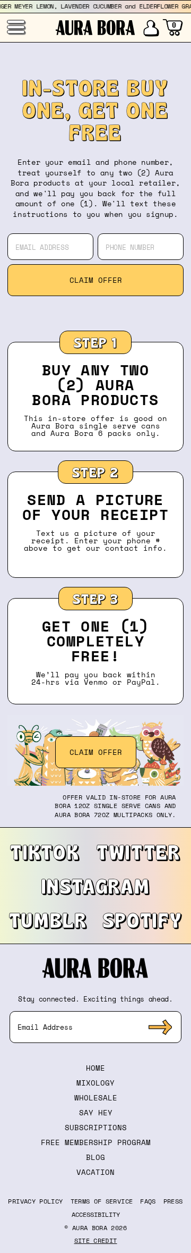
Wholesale (95, 1097)
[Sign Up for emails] (160, 1027)
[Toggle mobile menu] (15, 27)
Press (173, 1201)
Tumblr (48, 919)
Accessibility (96, 1214)
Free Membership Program (96, 1142)
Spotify (143, 919)
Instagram (95, 885)
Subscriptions (96, 1127)
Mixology (95, 1082)
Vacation (95, 1172)
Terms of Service (102, 1201)
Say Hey (95, 1112)
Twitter (139, 851)
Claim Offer (96, 279)
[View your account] (150, 27)
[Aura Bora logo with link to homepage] (95, 27)
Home (95, 1067)
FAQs (147, 1201)
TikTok (45, 851)
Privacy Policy (35, 1201)
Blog (95, 1157)
